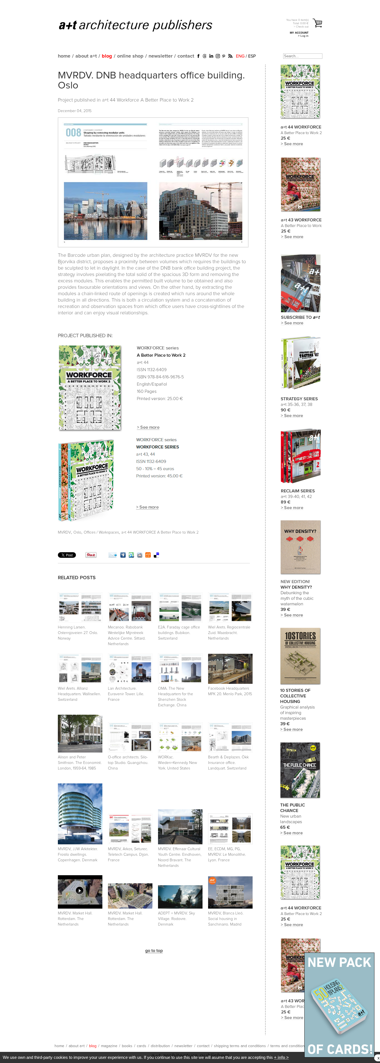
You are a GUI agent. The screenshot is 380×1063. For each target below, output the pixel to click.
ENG (240, 56)
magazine (109, 1046)
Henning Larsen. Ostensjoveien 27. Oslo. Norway (78, 632)
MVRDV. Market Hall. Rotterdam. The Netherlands (75, 918)
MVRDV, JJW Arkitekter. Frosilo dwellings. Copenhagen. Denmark (78, 854)
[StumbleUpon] (131, 556)
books (127, 1046)
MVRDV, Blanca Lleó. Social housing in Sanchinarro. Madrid (225, 918)
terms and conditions (288, 1046)
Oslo (77, 532)
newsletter (160, 56)
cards (141, 1046)
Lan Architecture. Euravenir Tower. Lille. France (126, 694)
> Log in (303, 35)
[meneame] (148, 556)
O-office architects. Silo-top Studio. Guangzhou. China (128, 762)
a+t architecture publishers (142, 25)
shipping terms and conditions (240, 1046)
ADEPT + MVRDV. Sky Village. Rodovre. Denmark (176, 918)
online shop (130, 56)
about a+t (86, 56)
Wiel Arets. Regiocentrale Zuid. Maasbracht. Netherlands (229, 632)
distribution (160, 1046)
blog (107, 56)
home (64, 56)
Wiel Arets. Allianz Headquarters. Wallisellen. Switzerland (79, 694)
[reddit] (139, 556)
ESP (252, 56)
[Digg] (123, 556)
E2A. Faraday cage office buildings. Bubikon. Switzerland (179, 632)
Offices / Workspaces (101, 532)
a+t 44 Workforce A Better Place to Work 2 (148, 100)
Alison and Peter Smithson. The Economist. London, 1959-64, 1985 (80, 762)
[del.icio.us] (156, 556)
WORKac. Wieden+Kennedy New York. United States (177, 762)
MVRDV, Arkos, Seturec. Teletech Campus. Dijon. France (128, 854)
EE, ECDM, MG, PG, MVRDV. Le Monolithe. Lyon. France (227, 854)
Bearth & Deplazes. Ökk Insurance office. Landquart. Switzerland (228, 762)
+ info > (281, 1057)
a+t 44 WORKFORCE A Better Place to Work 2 (160, 532)
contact (185, 56)
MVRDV (64, 532)
